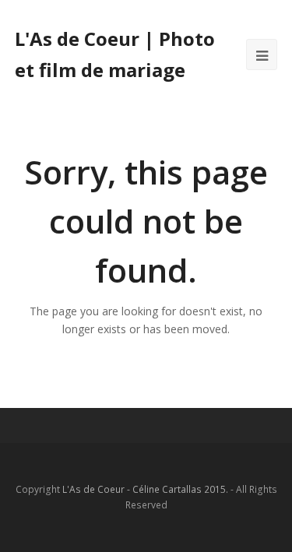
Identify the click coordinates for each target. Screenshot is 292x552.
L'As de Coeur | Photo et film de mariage (115, 54)
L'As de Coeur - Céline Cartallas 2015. (145, 489)
